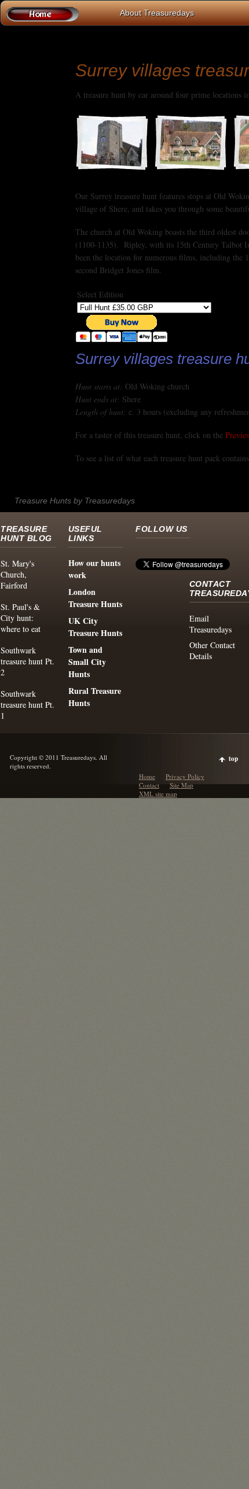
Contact (149, 785)
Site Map (181, 785)
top (233, 758)
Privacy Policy (185, 776)
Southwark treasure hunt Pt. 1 (27, 704)
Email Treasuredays (210, 624)
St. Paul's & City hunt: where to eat (21, 617)
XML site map (158, 793)
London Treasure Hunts (95, 598)
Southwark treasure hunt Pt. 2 (27, 661)
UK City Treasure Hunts (95, 627)
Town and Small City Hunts (87, 662)
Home (147, 776)
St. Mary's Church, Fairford (17, 574)
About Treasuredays (157, 12)
